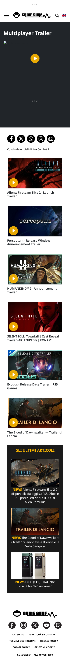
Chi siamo (18, 634)
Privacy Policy (49, 640)
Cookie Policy (21, 647)
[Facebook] (13, 625)
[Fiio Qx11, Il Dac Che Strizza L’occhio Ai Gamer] (35, 565)
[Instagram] (25, 625)
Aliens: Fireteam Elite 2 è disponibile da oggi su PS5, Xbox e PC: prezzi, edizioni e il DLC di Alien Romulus (35, 495)
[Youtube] (48, 625)
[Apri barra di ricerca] (57, 15)
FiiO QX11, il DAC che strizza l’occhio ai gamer (35, 584)
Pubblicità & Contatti (42, 634)
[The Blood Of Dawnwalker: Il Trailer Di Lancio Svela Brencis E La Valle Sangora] (35, 521)
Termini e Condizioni (23, 640)
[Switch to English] (64, 15)
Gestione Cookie (44, 647)
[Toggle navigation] (6, 15)
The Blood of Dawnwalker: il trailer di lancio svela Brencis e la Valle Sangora (35, 542)
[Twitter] (36, 625)
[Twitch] (58, 625)
